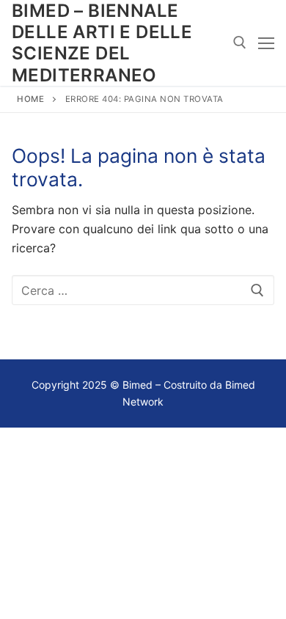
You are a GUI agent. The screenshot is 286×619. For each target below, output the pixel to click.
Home (30, 99)
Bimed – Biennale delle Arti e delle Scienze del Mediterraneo (102, 43)
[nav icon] (266, 43)
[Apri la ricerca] (239, 42)
